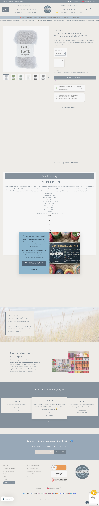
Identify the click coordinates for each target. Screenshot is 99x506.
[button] (87, 502)
